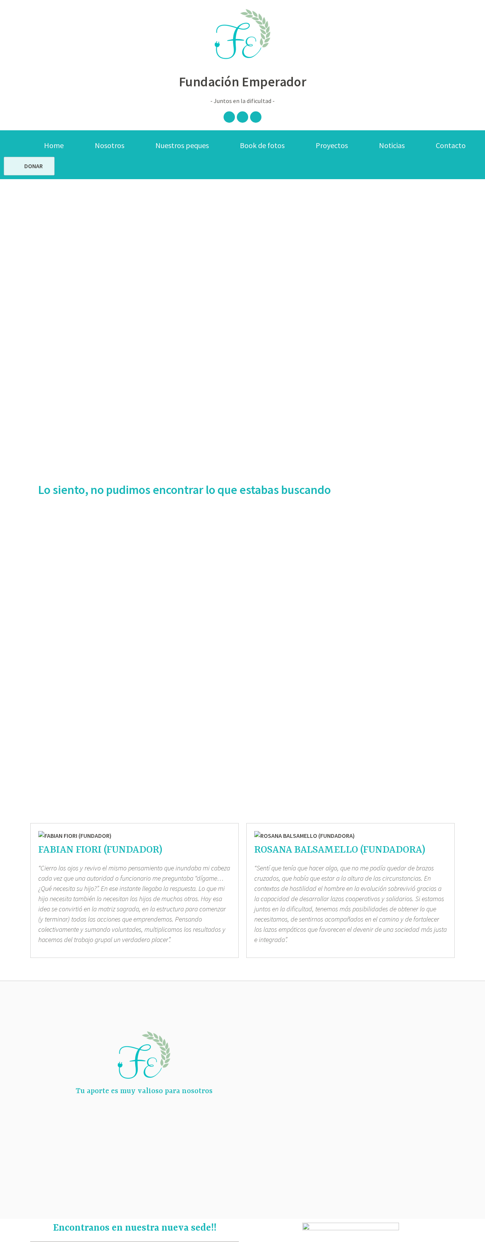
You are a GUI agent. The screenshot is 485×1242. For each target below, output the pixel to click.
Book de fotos (262, 145)
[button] (29, 166)
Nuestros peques (182, 145)
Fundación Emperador (243, 81)
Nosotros (109, 145)
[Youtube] (255, 117)
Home (54, 145)
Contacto (451, 145)
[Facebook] (229, 117)
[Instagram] (242, 117)
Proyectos (332, 145)
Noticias (392, 145)
